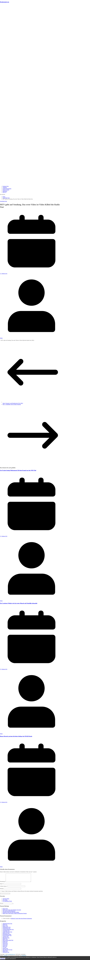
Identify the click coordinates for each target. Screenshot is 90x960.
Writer (1, 338)
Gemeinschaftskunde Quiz (8, 929)
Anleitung (5, 187)
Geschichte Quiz (3, 201)
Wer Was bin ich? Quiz (7, 949)
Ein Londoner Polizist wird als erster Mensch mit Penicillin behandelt (18, 603)
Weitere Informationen (11, 958)
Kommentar (3, 881)
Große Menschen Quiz (7, 931)
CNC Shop (5, 899)
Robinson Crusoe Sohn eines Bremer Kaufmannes (21, 918)
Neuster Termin (6, 189)
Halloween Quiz (6, 933)
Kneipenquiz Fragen (7, 934)
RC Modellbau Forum (7, 901)
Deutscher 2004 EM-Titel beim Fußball (11, 912)
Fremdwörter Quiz (6, 928)
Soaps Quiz (5, 944)
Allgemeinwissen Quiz (7, 923)
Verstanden (3, 958)
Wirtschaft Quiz (6, 952)
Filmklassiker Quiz (6, 927)
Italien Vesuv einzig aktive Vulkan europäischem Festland (15, 913)
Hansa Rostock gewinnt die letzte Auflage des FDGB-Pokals (16, 736)
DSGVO (4, 192)
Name (1, 883)
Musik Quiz (5, 939)
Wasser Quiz (5, 948)
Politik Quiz (5, 941)
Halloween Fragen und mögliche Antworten (12, 909)
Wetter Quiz (5, 950)
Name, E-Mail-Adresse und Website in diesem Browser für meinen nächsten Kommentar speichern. (22, 891)
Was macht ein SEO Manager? (9, 911)
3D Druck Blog (6, 898)
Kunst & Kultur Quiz (7, 935)
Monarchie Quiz (6, 937)
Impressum (5, 191)
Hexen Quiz (5, 908)
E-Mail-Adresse (3, 886)
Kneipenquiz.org (4, 2)
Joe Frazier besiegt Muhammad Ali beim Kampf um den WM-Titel (18, 470)
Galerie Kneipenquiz (7, 188)
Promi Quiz (5, 942)
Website (1, 888)
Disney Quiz (5, 925)
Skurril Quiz (5, 943)
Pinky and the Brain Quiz (8, 940)
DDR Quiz (5, 924)
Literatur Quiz (5, 936)
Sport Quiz (5, 946)
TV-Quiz (4, 947)
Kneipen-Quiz (6, 186)
